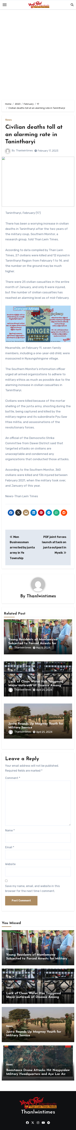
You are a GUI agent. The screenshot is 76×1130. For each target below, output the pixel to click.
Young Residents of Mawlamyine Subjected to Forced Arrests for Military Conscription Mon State (33, 643)
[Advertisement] (38, 55)
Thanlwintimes (24, 150)
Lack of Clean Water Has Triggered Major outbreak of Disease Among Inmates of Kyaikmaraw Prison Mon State (38, 997)
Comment (12, 778)
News (8, 120)
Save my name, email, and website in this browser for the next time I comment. (32, 888)
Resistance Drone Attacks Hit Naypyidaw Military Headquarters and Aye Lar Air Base (38, 1074)
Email (9, 847)
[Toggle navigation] (4, 5)
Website (10, 864)
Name (10, 830)
